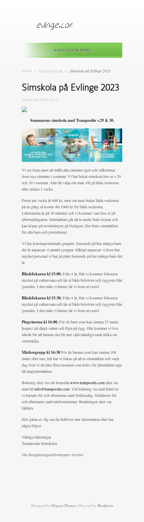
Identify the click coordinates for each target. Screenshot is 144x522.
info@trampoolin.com (51, 389)
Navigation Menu (73, 50)
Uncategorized (51, 70)
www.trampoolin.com (87, 382)
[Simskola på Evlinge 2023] (24, 110)
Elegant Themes (63, 505)
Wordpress (105, 505)
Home (26, 70)
